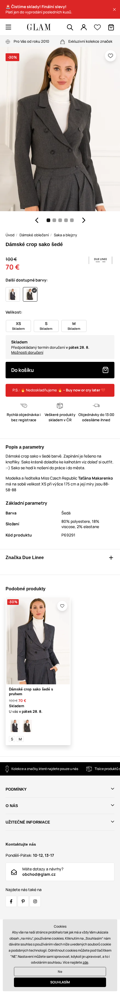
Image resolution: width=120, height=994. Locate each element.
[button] (114, 9)
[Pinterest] (23, 901)
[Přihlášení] (83, 27)
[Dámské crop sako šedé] (27, 726)
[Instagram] (35, 901)
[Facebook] (11, 901)
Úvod (10, 234)
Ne (60, 971)
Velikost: (14, 312)
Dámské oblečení (34, 234)
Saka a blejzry (65, 234)
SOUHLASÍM (60, 982)
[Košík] (111, 27)
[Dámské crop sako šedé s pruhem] (15, 726)
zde (85, 962)
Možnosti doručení (27, 352)
